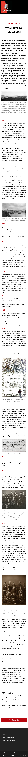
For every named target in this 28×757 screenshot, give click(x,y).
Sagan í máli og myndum (9, 740)
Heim (23, 752)
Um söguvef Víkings (8, 752)
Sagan (4, 734)
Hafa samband (17, 752)
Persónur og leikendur (8, 737)
